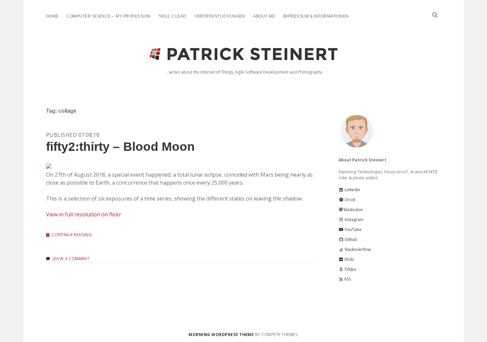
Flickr (349, 259)
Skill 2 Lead (173, 16)
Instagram (353, 219)
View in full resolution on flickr (83, 214)
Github (350, 239)
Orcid (349, 199)
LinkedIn (352, 190)
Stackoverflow (357, 249)
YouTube (352, 229)
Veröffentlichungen (219, 16)
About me (264, 16)
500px (350, 269)
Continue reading (72, 235)
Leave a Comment (70, 258)
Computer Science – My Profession (108, 16)
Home (52, 16)
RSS (347, 279)
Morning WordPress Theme (221, 334)
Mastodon (353, 209)
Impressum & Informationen (316, 16)
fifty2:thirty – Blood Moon (120, 146)
